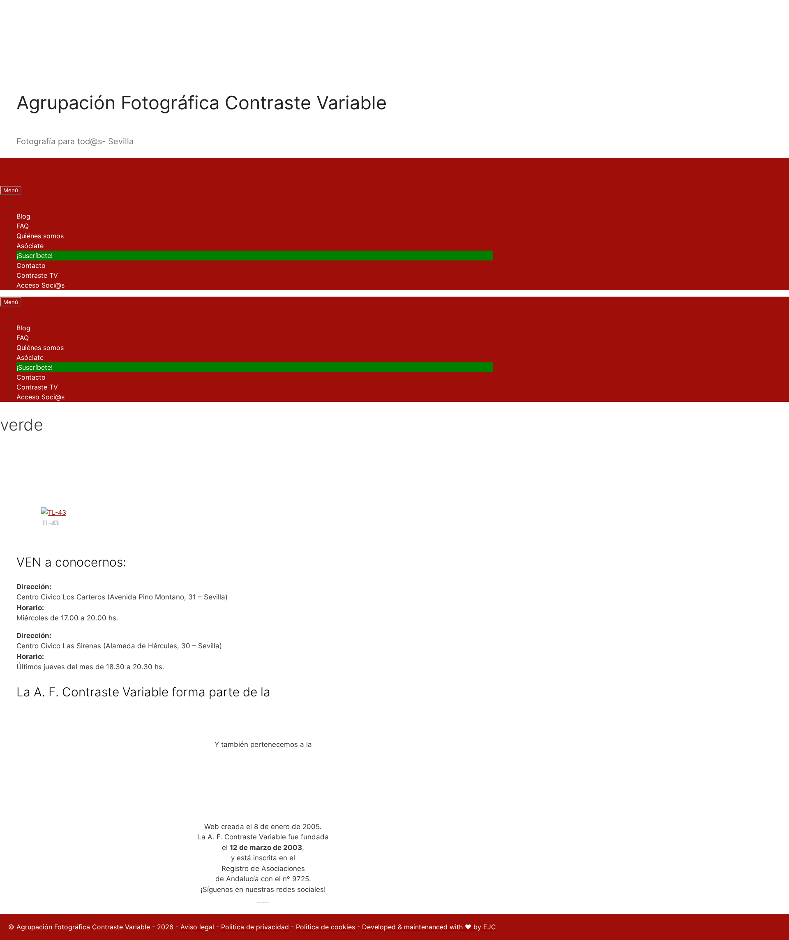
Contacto (31, 265)
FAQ (22, 226)
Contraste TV (37, 275)
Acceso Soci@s (40, 285)
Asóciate (30, 246)
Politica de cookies (325, 927)
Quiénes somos (40, 236)
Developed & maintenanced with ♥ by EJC (429, 927)
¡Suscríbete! (34, 255)
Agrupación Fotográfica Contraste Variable (201, 102)
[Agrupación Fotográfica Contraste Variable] (12, 180)
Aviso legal (197, 927)
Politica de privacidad (255, 927)
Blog (23, 216)
